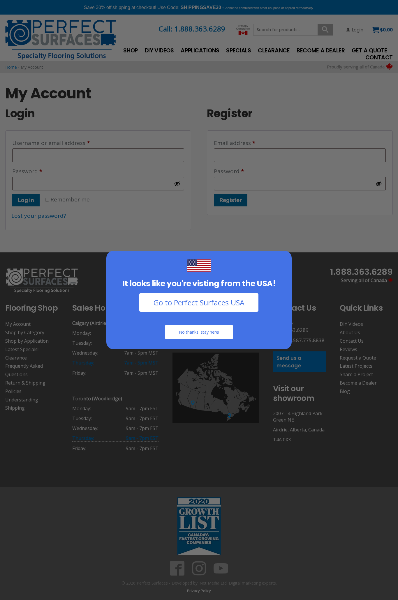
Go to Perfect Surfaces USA (198, 302)
